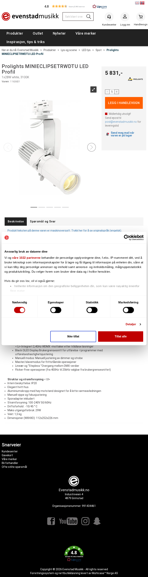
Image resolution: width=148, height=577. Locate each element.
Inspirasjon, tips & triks (26, 42)
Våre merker (86, 33)
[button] (74, 6)
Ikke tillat (73, 336)
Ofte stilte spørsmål (14, 466)
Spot (99, 50)
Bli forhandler (10, 463)
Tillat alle (121, 336)
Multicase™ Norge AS (105, 573)
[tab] (16, 221)
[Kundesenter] (109, 16)
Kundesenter (10, 451)
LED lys (86, 50)
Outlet (38, 33)
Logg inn (125, 17)
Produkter (15, 33)
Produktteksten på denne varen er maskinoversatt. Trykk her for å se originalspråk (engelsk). (65, 230)
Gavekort (7, 455)
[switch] (55, 310)
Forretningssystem (42, 573)
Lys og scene (69, 50)
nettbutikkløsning (69, 573)
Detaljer (131, 324)
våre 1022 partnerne (26, 257)
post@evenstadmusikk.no (121, 121)
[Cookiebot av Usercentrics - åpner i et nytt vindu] (127, 237)
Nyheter (59, 33)
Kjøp (124, 103)
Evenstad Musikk (28, 50)
